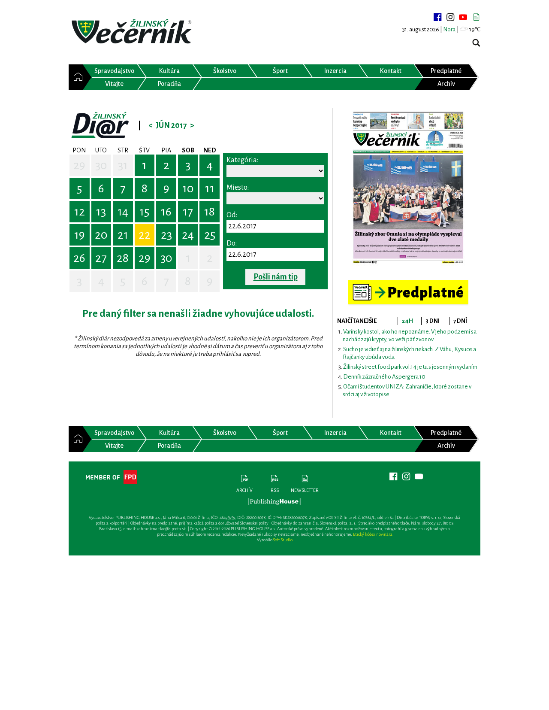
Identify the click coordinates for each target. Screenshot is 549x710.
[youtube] (463, 17)
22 (145, 234)
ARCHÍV (244, 490)
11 (209, 188)
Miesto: (237, 187)
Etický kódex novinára (372, 534)
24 (188, 234)
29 (79, 165)
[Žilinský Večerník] (133, 32)
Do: (231, 243)
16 (166, 211)
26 (79, 258)
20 (101, 234)
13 (101, 211)
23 (166, 234)
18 (209, 211)
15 (144, 211)
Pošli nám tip (275, 277)
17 (188, 211)
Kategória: (242, 160)
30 (101, 165)
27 (101, 258)
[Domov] (76, 77)
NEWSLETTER (305, 490)
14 (123, 211)
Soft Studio (283, 539)
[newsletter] (476, 17)
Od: (231, 215)
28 (123, 258)
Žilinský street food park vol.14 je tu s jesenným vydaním (410, 367)
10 (188, 188)
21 (123, 234)
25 (209, 234)
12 (79, 211)
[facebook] (437, 17)
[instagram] (450, 17)
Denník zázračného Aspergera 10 (384, 376)
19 (79, 234)
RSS (275, 490)
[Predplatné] (408, 283)
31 (123, 165)
